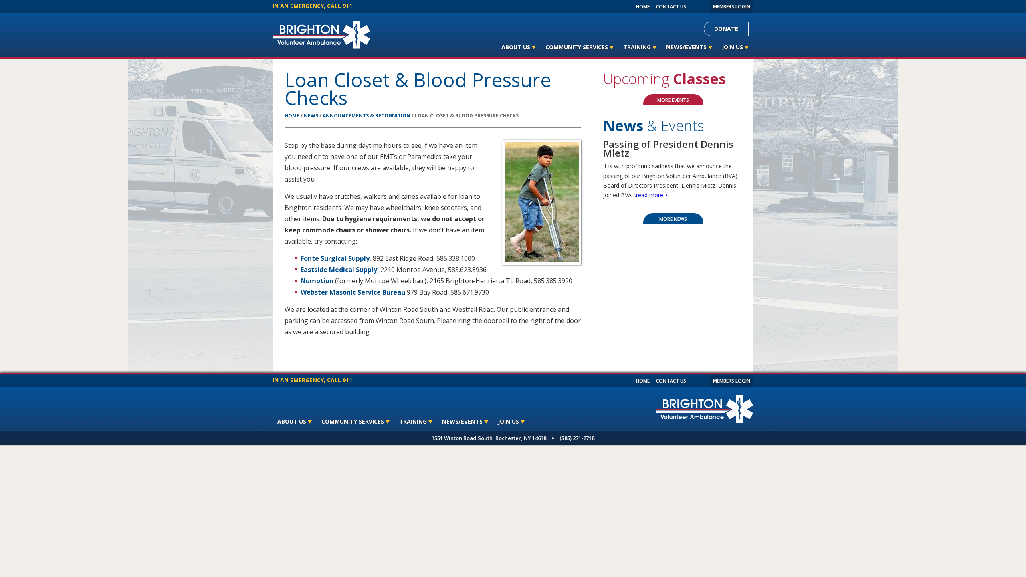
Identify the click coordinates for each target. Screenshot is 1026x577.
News (311, 115)
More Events (673, 100)
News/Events (686, 47)
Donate (726, 28)
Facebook (693, 6)
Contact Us (671, 6)
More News (673, 219)
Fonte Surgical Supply (335, 258)
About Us (515, 47)
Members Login (731, 6)
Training (637, 47)
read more (649, 195)
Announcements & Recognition (366, 115)
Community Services (576, 47)
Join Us (732, 47)
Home (643, 6)
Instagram (702, 6)
